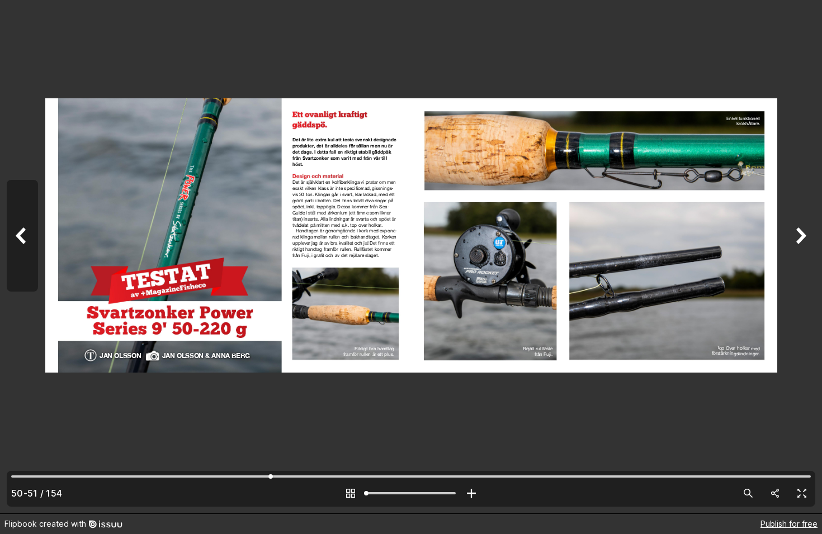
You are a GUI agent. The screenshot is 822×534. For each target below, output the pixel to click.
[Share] (775, 493)
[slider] (411, 493)
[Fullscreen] (802, 493)
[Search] (748, 493)
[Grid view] (350, 493)
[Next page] (799, 256)
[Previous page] (22, 256)
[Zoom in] (471, 493)
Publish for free (789, 523)
